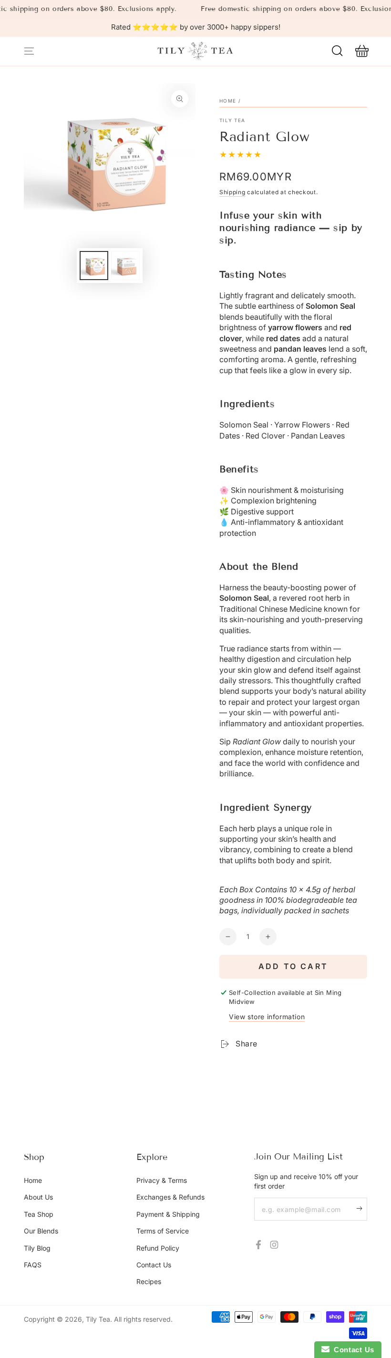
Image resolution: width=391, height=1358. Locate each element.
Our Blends (41, 1231)
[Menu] (29, 51)
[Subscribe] (361, 1208)
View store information (267, 1017)
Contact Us (153, 1265)
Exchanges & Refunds (170, 1197)
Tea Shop (38, 1214)
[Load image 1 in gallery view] (94, 265)
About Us (38, 1197)
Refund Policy (157, 1248)
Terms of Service (162, 1231)
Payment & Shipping (168, 1214)
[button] (337, 51)
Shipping (232, 192)
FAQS (32, 1265)
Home (227, 101)
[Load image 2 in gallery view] (125, 265)
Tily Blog (37, 1248)
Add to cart (293, 966)
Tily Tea (232, 120)
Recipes (148, 1281)
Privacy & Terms (161, 1180)
